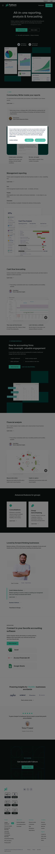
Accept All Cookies (40, 140)
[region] (27, 135)
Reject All (29, 140)
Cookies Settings (13, 140)
